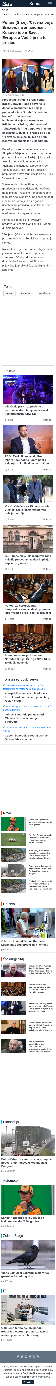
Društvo (17, 14)
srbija (9, 293)
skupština (44, 293)
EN (38, 3)
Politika (7, 14)
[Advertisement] (28, 335)
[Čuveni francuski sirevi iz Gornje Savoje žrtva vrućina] (28, 729)
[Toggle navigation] (50, 3)
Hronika (28, 14)
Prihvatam (28, 1382)
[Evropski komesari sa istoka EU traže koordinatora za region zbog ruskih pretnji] (28, 687)
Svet (46, 14)
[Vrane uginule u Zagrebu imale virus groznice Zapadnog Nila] (28, 1255)
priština (25, 293)
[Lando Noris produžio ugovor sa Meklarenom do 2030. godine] (28, 1200)
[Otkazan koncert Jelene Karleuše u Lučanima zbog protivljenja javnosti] (28, 923)
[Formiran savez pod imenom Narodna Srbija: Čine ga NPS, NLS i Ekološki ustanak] (28, 638)
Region (38, 14)
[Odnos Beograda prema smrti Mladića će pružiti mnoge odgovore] (28, 708)
